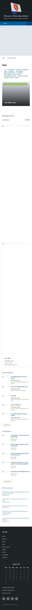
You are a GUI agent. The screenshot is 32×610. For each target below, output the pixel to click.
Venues (17, 77)
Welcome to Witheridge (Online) (16, 16)
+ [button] (2, 27)
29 (13, 569)
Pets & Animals (8, 74)
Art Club (7, 358)
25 (9, 579)
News (3, 544)
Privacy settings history (8, 590)
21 (20, 576)
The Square (23, 390)
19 (13, 576)
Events (4, 541)
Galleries (4, 549)
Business (18, 69)
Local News (9, 488)
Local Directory (12, 58)
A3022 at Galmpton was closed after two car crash (14, 506)
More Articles (7, 481)
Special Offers (5, 555)
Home (3, 58)
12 (13, 574)
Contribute (4, 557)
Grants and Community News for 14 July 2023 (20, 454)
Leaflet (30, 55)
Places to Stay (17, 74)
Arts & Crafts (11, 69)
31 (20, 569)
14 (20, 574)
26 (13, 579)
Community (11, 71)
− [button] (2, 30)
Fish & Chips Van (16, 404)
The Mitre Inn (10, 103)
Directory (4, 539)
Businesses (25, 69)
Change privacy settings (8, 587)
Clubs (5, 71)
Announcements (6, 547)
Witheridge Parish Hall (11, 365)
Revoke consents (6, 593)
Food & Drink (19, 71)
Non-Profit (20, 73)
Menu (5, 23)
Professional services (10, 76)
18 (9, 576)
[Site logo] (16, 13)
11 (9, 574)
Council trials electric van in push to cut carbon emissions (19, 463)
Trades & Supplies (8, 77)
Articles (14, 440)
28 (9, 569)
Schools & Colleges (22, 76)
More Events (7, 424)
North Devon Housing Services (20, 471)
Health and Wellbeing (9, 73)
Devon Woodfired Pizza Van (19, 386)
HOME (3, 536)
